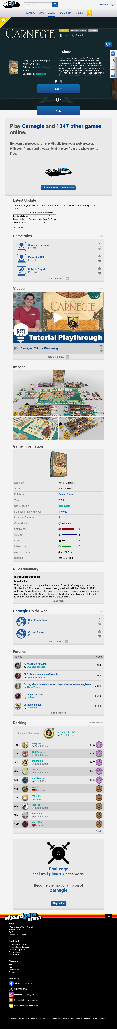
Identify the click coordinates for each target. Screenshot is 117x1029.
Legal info (56, 1019)
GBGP (35, 769)
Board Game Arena (19, 1019)
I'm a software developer (19, 947)
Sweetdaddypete (36, 666)
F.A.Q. (11, 932)
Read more (59, 600)
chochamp (66, 731)
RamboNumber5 (36, 677)
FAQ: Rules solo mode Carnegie (41, 674)
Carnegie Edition (33, 704)
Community (65, 13)
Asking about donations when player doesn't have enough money (59, 684)
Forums (79, 13)
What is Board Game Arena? (21, 927)
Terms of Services (82, 1019)
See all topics (58, 712)
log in (113, 4)
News (41, 13)
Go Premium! (14, 955)
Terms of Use (67, 1019)
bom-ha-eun (38, 778)
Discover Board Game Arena (58, 187)
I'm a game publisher (18, 944)
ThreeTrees (33, 687)
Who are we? (14, 929)
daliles (30, 697)
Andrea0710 (38, 752)
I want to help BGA (17, 949)
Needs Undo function (35, 664)
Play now (30, 13)
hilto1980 (37, 822)
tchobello (32, 707)
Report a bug (14, 952)
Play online (59, 903)
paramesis (41, 74)
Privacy (95, 1019)
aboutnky (37, 813)
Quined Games (42, 67)
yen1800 (36, 796)
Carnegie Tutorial (33, 694)
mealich (36, 787)
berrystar (37, 743)
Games (51, 13)
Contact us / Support (18, 935)
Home (11, 964)
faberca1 (36, 804)
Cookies (102, 1019)
